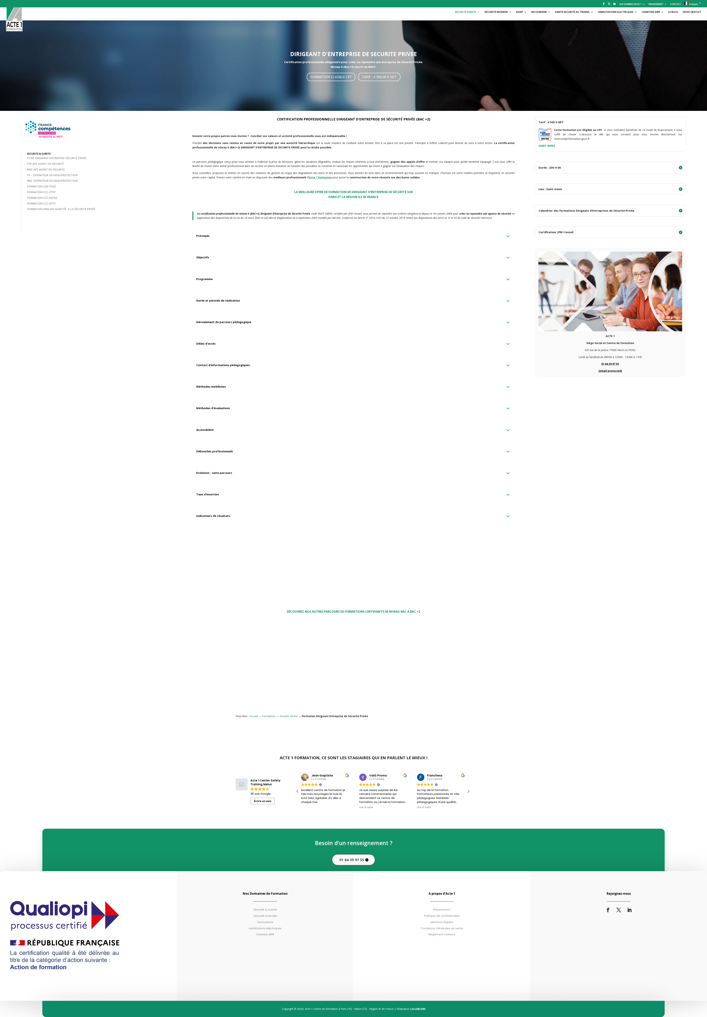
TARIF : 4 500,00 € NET (379, 77)
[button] (468, 791)
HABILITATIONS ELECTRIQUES (615, 12)
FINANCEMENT (655, 4)
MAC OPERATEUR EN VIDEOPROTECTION (52, 180)
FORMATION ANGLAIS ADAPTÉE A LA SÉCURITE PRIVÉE (61, 209)
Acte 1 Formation (320, 177)
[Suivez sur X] (618, 910)
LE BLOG (673, 12)
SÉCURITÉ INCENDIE (496, 12)
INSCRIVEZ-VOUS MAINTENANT (412, 572)
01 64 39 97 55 (610, 364)
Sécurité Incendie (411, 683)
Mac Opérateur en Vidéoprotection (349, 677)
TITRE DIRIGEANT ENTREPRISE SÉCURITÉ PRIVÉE (57, 158)
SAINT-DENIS (547, 145)
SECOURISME (539, 12)
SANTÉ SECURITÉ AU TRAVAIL (572, 12)
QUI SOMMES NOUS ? (630, 4)
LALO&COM (417, 1009)
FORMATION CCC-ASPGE (42, 198)
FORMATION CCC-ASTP (41, 203)
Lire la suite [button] (340, 807)
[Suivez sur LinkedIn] (629, 910)
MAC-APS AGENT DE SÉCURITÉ (46, 169)
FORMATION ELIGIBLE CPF (331, 77)
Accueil (253, 716)
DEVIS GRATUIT (692, 12)
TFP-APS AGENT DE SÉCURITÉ (45, 163)
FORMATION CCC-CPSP (41, 192)
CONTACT (675, 4)
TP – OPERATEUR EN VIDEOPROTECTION (52, 175)
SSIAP (519, 12)
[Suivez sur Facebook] (608, 910)
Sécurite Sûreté (248, 687)
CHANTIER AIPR (651, 12)
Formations (269, 716)
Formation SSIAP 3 (415, 677)
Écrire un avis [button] (262, 801)
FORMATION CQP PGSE (41, 186)
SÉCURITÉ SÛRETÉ (465, 12)
